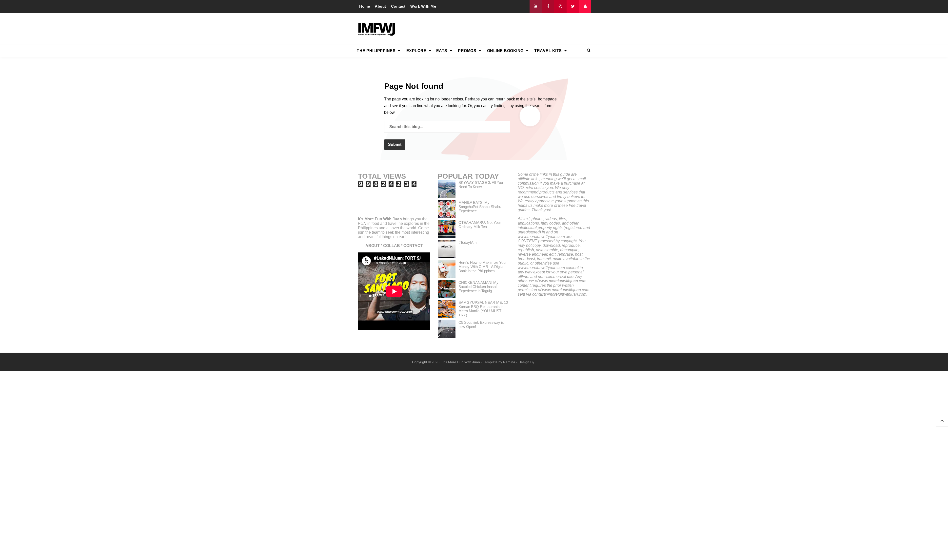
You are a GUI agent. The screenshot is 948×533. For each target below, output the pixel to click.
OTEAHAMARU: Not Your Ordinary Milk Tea (479, 224)
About (380, 6)
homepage (547, 99)
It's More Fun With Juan (380, 219)
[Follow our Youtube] (536, 6)
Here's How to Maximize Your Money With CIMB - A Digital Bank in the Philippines (482, 266)
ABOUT (372, 246)
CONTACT (413, 246)
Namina (509, 362)
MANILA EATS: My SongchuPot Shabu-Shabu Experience (479, 206)
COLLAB (391, 246)
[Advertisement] (501, 29)
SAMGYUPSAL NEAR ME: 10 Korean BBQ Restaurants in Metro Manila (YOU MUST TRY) (483, 308)
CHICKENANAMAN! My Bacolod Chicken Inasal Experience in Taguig (478, 286)
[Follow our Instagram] (560, 6)
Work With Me (423, 6)
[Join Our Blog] (585, 6)
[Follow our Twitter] (573, 6)
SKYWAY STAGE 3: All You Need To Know (480, 184)
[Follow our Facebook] (548, 6)
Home (364, 6)
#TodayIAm (467, 242)
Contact (398, 6)
